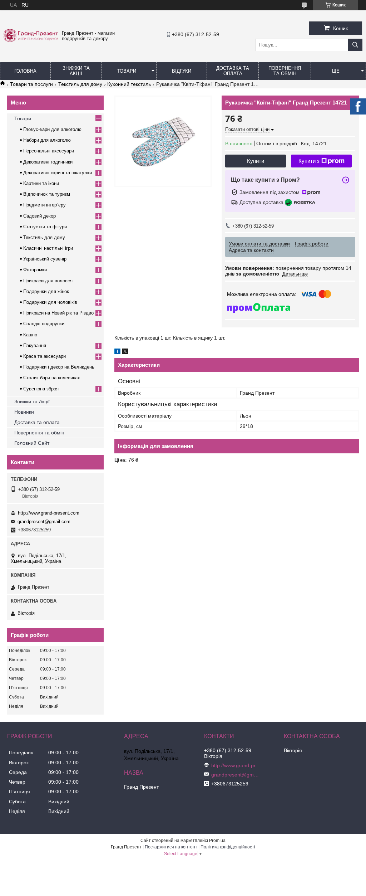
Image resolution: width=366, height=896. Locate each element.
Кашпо (30, 334)
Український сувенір (44, 259)
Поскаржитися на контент (171, 846)
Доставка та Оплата (232, 70)
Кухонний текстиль (129, 84)
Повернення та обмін (284, 70)
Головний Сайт (31, 443)
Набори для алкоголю (47, 140)
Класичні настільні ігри (48, 248)
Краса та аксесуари (44, 356)
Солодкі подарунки (43, 323)
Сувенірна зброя (41, 388)
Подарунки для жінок (46, 291)
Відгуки (181, 71)
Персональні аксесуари (48, 151)
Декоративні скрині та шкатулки (57, 172)
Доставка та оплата (37, 422)
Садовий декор (39, 216)
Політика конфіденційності (228, 846)
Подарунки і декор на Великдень (58, 367)
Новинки (24, 412)
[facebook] (117, 352)
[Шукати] (355, 45)
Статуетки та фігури (45, 226)
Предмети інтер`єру (44, 205)
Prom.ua (217, 840)
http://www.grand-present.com (48, 513)
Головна (25, 71)
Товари (126, 71)
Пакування (34, 345)
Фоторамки (35, 269)
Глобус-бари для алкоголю (52, 129)
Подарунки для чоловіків (50, 302)
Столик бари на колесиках (51, 377)
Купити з (309, 161)
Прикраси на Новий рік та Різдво (58, 313)
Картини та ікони (41, 183)
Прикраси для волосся (48, 280)
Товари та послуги (31, 84)
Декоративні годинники (48, 162)
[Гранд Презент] (31, 40)
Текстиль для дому (80, 84)
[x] (125, 352)
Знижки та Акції (76, 70)
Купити (255, 161)
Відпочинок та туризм (46, 194)
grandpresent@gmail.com (44, 521)
